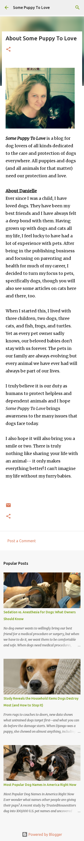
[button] (8, 49)
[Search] (77, 7)
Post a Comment (21, 541)
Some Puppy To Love (31, 7)
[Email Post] (8, 506)
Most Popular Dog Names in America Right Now (40, 785)
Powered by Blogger (45, 834)
